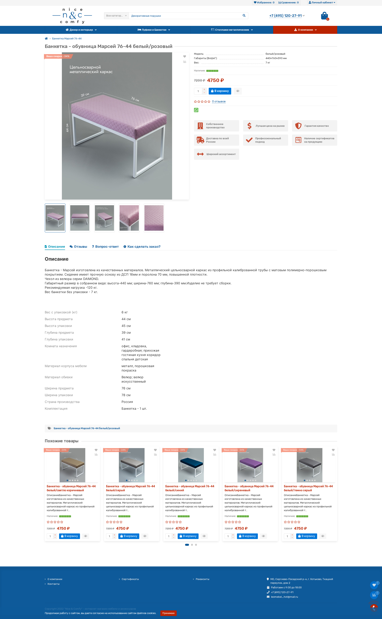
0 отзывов (219, 101)
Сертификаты (130, 579)
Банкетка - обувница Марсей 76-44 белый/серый (130, 488)
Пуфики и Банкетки (154, 29)
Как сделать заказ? (144, 247)
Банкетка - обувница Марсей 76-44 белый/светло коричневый (71, 488)
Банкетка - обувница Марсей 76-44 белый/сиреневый (249, 488)
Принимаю (168, 613)
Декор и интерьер (81, 29)
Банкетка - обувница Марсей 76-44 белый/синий (189, 488)
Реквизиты (202, 579)
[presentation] (45, 493)
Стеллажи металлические (232, 29)
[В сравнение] (184, 61)
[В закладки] (184, 56)
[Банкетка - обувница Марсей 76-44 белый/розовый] (117, 126)
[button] (187, 545)
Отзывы (81, 247)
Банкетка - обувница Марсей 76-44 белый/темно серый (308, 488)
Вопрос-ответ (107, 247)
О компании (305, 29)
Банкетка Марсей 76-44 (67, 38)
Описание (56, 247)
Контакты (53, 583)
